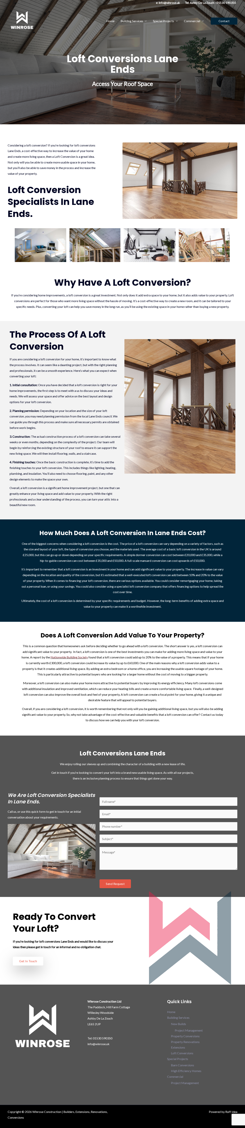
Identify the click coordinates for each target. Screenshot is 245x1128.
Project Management (189, 1030)
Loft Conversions (182, 1053)
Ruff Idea (231, 1111)
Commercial (192, 21)
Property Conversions (185, 1036)
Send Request (115, 883)
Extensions (178, 1047)
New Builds (178, 1024)
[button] (224, 21)
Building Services (132, 21)
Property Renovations (185, 1042)
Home (110, 21)
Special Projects (163, 21)
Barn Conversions (182, 1065)
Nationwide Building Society (69, 657)
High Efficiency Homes (186, 1071)
